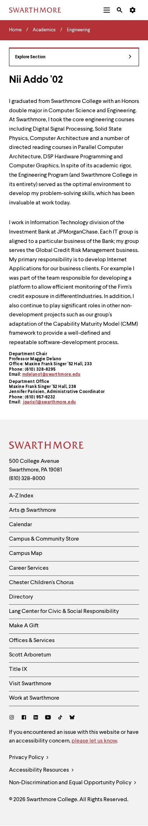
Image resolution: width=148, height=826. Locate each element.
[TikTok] (60, 718)
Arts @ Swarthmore (32, 510)
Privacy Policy (27, 757)
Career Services (28, 568)
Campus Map (25, 553)
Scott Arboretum (30, 655)
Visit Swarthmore (30, 684)
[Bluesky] (72, 718)
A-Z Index (21, 496)
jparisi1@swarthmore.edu (49, 402)
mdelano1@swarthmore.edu (51, 375)
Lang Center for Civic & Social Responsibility (64, 611)
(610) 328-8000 (27, 479)
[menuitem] (106, 10)
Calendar (20, 525)
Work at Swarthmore (34, 698)
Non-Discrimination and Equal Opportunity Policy (71, 783)
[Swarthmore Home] (46, 446)
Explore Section (30, 57)
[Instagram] (13, 718)
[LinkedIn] (36, 718)
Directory (21, 597)
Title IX (18, 669)
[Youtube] (48, 718)
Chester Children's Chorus (41, 583)
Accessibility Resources (39, 770)
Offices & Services (32, 641)
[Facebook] (23, 718)
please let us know (94, 741)
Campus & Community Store (44, 539)
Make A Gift (24, 626)
